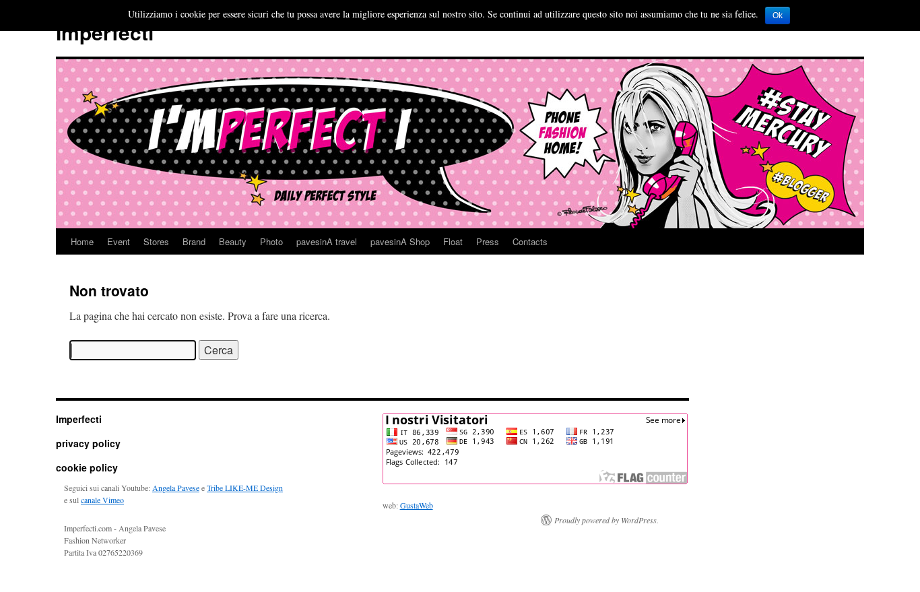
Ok (778, 15)
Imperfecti (105, 32)
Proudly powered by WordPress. (606, 520)
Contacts (530, 241)
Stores (156, 241)
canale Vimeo (102, 499)
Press (487, 241)
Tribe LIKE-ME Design (245, 487)
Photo (271, 241)
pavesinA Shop (400, 241)
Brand (194, 241)
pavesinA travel (326, 241)
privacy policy (88, 443)
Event (118, 241)
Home (82, 241)
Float (453, 241)
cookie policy (87, 467)
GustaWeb (416, 505)
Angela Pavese (175, 487)
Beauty (233, 241)
